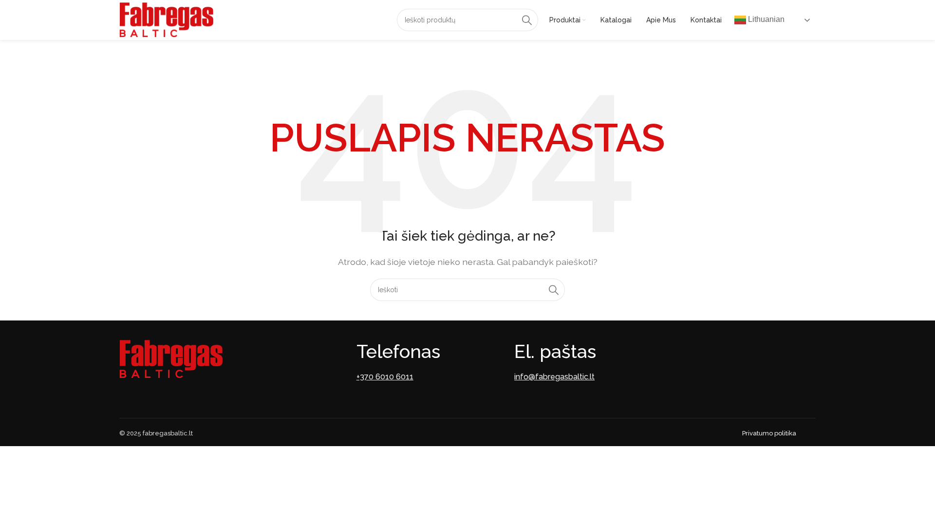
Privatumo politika (769, 433)
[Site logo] (166, 19)
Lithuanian (765, 19)
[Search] (527, 20)
